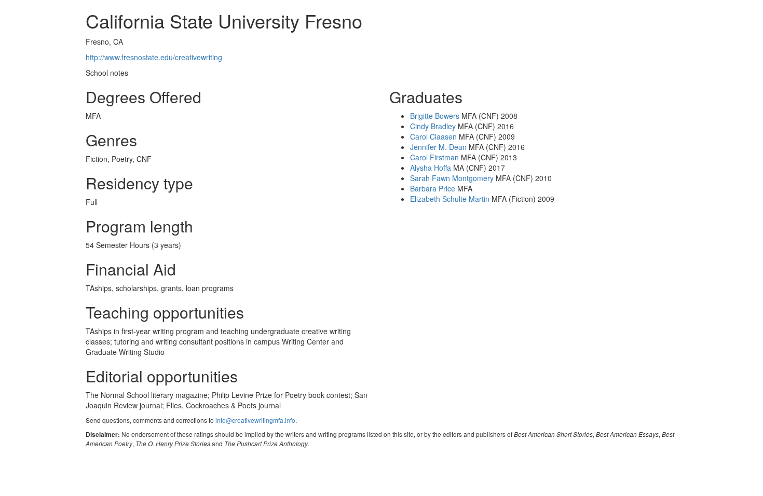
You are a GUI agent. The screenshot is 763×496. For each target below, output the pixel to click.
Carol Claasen (433, 136)
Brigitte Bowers (434, 116)
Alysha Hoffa (430, 167)
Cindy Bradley (433, 126)
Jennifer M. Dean (438, 147)
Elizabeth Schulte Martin (449, 199)
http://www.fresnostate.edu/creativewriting (154, 57)
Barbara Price (432, 188)
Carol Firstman (434, 157)
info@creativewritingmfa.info (255, 420)
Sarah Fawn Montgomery (452, 178)
